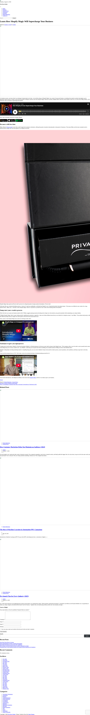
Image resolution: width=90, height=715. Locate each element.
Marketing (5, 703)
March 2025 (5, 666)
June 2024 (5, 676)
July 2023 (5, 682)
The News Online (3, 4)
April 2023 (5, 686)
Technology (5, 12)
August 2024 (5, 674)
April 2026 (5, 660)
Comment (2, 619)
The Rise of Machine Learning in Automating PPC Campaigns (21, 529)
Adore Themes (31, 714)
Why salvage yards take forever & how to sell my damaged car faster (14, 645)
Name (1, 621)
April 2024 (5, 679)
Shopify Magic (33, 377)
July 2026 (5, 659)
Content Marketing (6, 697)
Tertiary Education (6, 712)
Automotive (5, 695)
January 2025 (5, 668)
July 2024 (5, 675)
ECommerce (5, 701)
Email (1, 624)
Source (1, 379)
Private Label (9, 127)
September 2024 (6, 673)
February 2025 (6, 667)
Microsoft (5, 706)
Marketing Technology (7, 705)
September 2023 (6, 680)
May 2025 (5, 663)
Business (4, 9)
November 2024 (6, 671)
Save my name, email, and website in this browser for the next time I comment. (18, 629)
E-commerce (5, 700)
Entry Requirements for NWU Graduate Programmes (11, 643)
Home (4, 8)
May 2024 (5, 678)
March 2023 (5, 687)
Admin (14, 24)
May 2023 (5, 685)
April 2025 (5, 665)
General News (6, 11)
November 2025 (6, 661)
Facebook (5, 13)
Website (1, 626)
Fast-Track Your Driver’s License (7, 642)
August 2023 (5, 681)
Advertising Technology (8, 694)
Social (4, 709)
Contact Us (5, 15)
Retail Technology (6, 707)
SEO (4, 708)
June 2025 (5, 662)
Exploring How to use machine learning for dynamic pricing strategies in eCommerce (17, 647)
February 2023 (6, 688)
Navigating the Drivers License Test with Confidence (11, 644)
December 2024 (6, 669)
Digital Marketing (6, 14)
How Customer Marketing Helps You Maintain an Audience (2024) (22, 447)
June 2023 (5, 684)
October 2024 (5, 672)
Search (1, 633)
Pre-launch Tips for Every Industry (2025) (14, 596)
